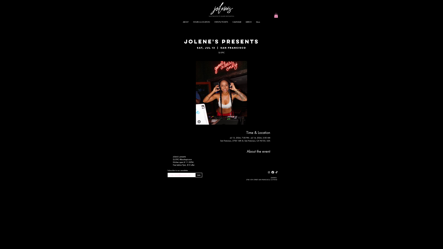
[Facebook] (272, 172)
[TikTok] (276, 172)
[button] (276, 15)
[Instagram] (269, 172)
